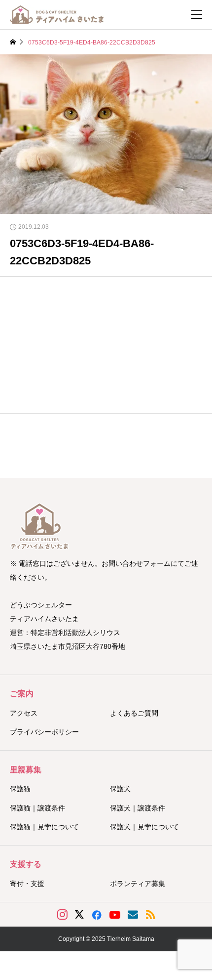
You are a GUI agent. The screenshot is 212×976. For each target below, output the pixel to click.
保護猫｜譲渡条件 (37, 808)
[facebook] (96, 914)
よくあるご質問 (134, 713)
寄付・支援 (27, 884)
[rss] (150, 914)
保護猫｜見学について (44, 827)
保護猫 (20, 789)
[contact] (133, 914)
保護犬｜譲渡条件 (137, 808)
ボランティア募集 (137, 884)
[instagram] (62, 914)
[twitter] (79, 914)
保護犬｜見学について (144, 827)
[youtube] (114, 914)
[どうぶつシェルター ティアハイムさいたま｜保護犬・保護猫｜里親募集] (57, 14)
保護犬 (120, 789)
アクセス (23, 713)
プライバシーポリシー (44, 732)
